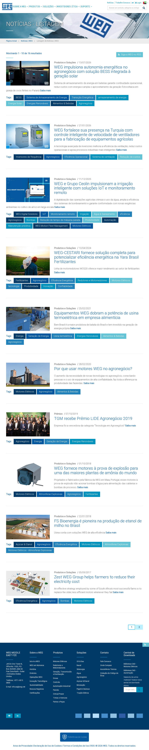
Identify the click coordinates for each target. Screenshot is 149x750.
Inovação (48, 286)
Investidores (64, 6)
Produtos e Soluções (65, 62)
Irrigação (84, 214)
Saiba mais (45, 90)
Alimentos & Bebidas (63, 103)
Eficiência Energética (62, 280)
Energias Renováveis (37, 103)
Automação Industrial (61, 686)
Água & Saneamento (104, 214)
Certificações (35, 693)
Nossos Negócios (37, 689)
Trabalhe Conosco (122, 3)
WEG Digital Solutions (27, 214)
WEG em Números (37, 665)
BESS (19, 97)
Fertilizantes (22, 280)
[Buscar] (144, 8)
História (33, 669)
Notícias (110, 3)
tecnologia (13, 286)
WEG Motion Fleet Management (51, 225)
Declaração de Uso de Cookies (48, 746)
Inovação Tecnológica (38, 681)
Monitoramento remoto (63, 214)
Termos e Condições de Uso (76, 746)
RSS (92, 746)
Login (138, 3)
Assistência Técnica (108, 669)
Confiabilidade (65, 286)
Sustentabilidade (36, 685)
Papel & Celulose (83, 689)
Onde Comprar (106, 665)
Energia (19, 336)
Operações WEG (36, 677)
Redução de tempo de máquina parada (60, 220)
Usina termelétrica (63, 336)
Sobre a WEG (19, 6)
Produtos (34, 6)
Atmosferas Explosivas (50, 494)
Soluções (48, 6)
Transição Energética (82, 97)
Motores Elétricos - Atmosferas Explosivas (30, 550)
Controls (56, 682)
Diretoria (33, 673)
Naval (79, 665)
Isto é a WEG (35, 661)
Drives (55, 678)
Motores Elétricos (82, 225)
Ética (75, 6)
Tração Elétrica (83, 693)
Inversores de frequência (28, 156)
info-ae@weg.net (18, 687)
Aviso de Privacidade (22, 746)
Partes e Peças (59, 702)
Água (79, 673)
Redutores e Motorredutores (92, 280)
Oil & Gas (80, 661)
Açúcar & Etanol (24, 544)
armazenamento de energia (112, 97)
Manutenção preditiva (19, 225)
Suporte (85, 6)
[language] (145, 3)
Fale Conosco (105, 661)
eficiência (125, 214)
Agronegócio (85, 103)
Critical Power (58, 694)
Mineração (81, 685)
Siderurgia (81, 669)
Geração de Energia (38, 336)
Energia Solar (15, 103)
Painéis (56, 690)
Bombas (31, 220)
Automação (110, 220)
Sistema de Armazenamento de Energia (46, 97)
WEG (6, 6)
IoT (44, 214)
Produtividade (92, 220)
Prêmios (58, 413)
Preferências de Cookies (77, 737)
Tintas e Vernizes (60, 698)
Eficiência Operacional (76, 156)
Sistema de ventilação (103, 156)
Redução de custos (130, 156)
